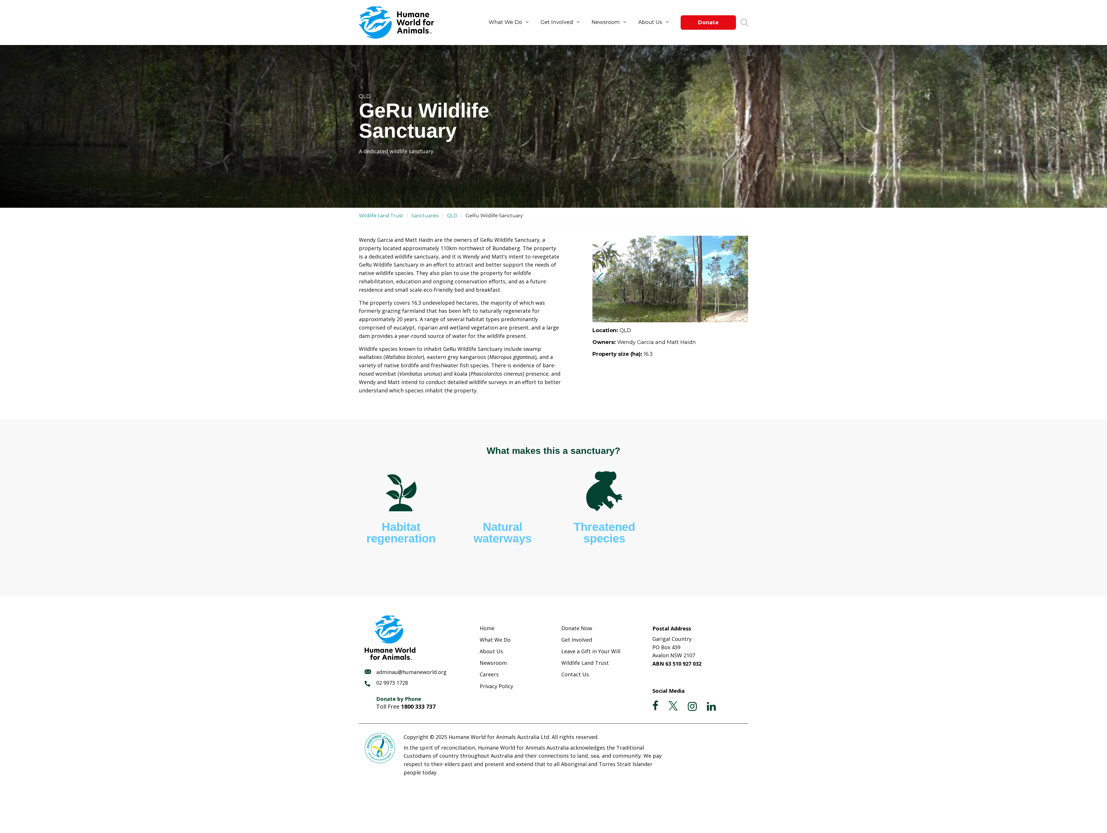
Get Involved (557, 22)
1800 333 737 (418, 706)
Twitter (673, 705)
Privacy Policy (496, 686)
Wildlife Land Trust (381, 215)
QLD (452, 215)
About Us (650, 22)
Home (487, 628)
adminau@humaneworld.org (411, 672)
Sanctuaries (424, 215)
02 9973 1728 (392, 682)
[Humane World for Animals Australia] (399, 22)
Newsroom (606, 22)
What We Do (505, 22)
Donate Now (576, 628)
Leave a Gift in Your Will (590, 651)
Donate (708, 22)
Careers (489, 674)
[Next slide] (741, 279)
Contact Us (575, 674)
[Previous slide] (599, 279)
